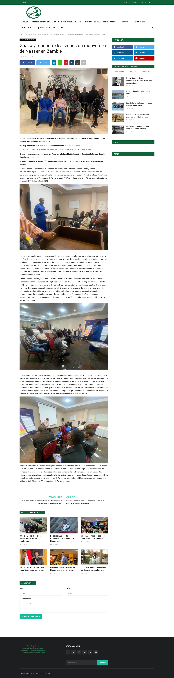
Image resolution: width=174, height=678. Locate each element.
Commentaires (27, 583)
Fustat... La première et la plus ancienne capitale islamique (137, 116)
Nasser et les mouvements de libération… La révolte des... (137, 127)
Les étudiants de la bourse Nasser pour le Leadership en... (139, 104)
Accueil (24, 22)
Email (68, 588)
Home (21, 34)
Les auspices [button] (139, 22)
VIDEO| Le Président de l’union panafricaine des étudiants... (33, 568)
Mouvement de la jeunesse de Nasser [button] (38, 28)
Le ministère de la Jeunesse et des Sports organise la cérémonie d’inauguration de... (41, 502)
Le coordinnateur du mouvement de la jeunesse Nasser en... (62, 538)
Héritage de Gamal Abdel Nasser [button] (100, 22)
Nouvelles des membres (56, 34)
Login (126, 2)
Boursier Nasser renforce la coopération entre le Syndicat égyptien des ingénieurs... (85, 502)
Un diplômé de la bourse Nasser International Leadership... (30, 538)
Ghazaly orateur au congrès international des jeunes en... (93, 537)
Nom (22, 588)
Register (134, 2)
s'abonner (103, 662)
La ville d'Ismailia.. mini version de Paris (139, 92)
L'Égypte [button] (125, 22)
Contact (23, 2)
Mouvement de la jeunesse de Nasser (36, 34)
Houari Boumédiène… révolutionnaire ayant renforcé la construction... (139, 80)
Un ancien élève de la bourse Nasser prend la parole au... (62, 568)
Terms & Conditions (41, 22)
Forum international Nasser (67, 22)
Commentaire (25, 599)
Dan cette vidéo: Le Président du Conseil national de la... (93, 568)
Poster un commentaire (31, 617)
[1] (153, 2)
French (146, 2)
